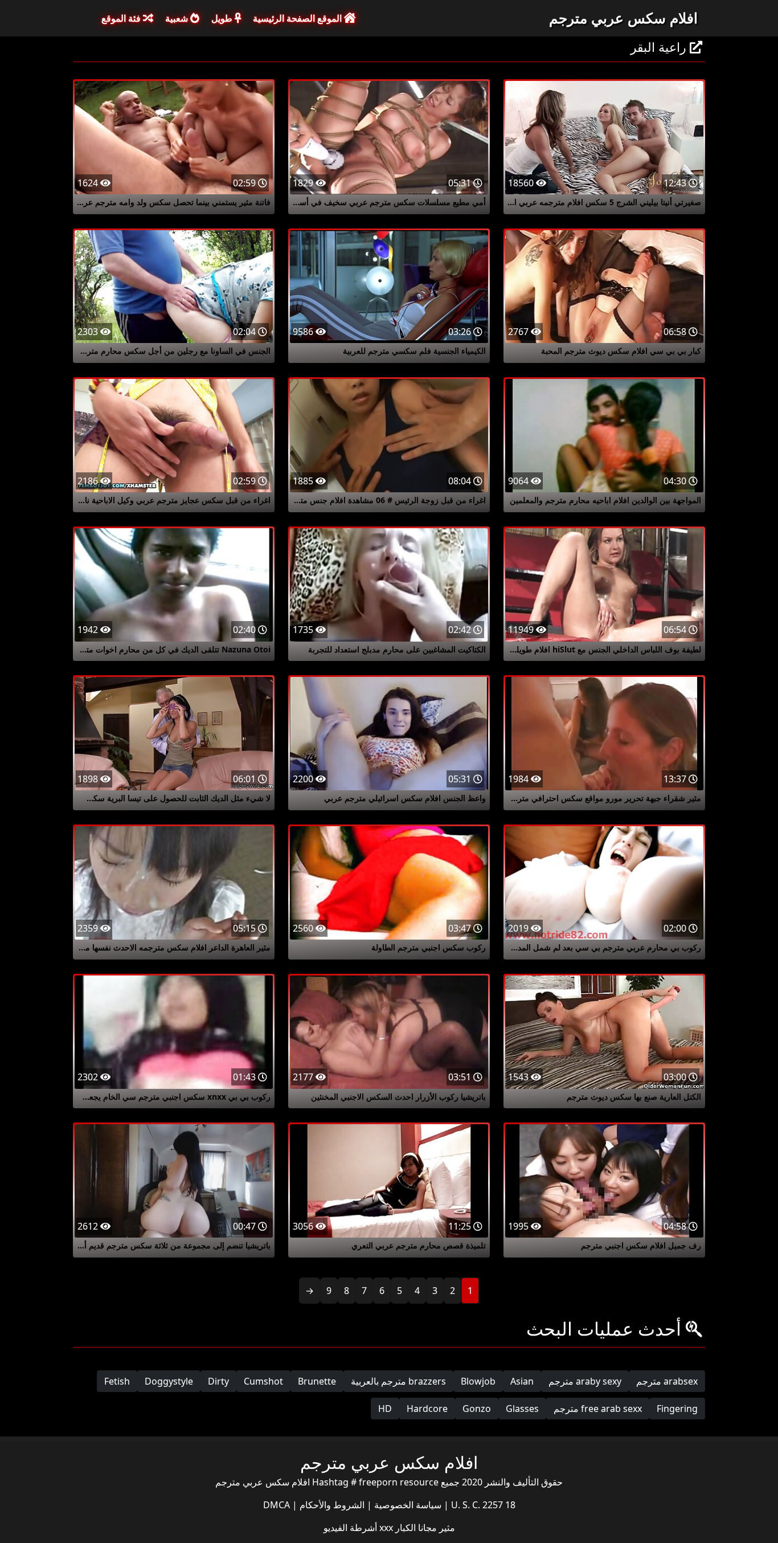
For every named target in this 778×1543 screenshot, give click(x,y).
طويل (223, 18)
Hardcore (427, 1408)
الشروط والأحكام (331, 1505)
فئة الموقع (122, 18)
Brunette (317, 1381)
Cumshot (263, 1381)
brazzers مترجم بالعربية (398, 1381)
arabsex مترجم (667, 1381)
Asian (522, 1381)
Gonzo (476, 1408)
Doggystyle (169, 1381)
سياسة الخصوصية (406, 1505)
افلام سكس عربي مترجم (623, 17)
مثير (446, 1527)
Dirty (218, 1381)
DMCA (276, 1505)
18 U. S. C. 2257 (482, 1505)
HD (385, 1408)
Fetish (117, 1381)
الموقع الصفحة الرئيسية (298, 18)
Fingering (677, 1408)
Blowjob (478, 1381)
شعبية (177, 18)
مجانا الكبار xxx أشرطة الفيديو (380, 1527)
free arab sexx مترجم (598, 1408)
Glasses (522, 1408)
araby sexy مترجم (584, 1381)
